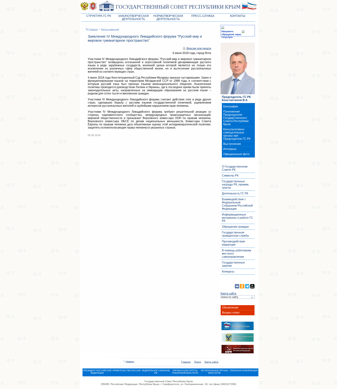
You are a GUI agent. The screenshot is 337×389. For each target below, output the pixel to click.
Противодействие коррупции (233, 243)
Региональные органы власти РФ (214, 371)
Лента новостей (110, 29)
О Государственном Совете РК (234, 168)
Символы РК (230, 175)
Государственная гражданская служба (235, 234)
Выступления (232, 143)
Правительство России (126, 370)
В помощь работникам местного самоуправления (236, 253)
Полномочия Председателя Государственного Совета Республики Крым (236, 118)
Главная (93, 29)
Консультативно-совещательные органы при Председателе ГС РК (236, 134)
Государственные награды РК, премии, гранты (235, 184)
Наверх (130, 361)
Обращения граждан (235, 226)
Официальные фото (236, 154)
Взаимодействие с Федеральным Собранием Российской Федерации (237, 204)
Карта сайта (228, 293)
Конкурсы (228, 271)
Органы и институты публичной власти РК (185, 371)
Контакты (237, 15)
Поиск (197, 362)
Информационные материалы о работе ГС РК (237, 217)
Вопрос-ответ (231, 312)
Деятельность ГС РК (235, 193)
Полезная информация (244, 370)
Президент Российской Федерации (97, 371)
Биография (230, 106)
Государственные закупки (233, 264)
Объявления (230, 307)
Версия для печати (199, 48)
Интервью (229, 148)
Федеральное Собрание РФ (156, 371)
